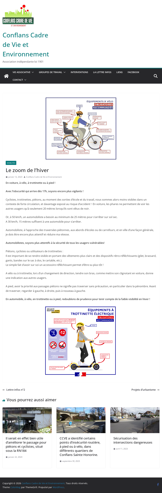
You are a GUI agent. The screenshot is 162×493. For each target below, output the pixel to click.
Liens (119, 72)
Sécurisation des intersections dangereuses (132, 440)
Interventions (79, 72)
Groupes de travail (50, 72)
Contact (18, 79)
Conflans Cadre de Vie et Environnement (26, 44)
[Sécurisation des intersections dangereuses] (134, 409)
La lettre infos (102, 72)
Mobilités (11, 163)
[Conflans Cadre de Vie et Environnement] (6, 76)
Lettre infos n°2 (15, 389)
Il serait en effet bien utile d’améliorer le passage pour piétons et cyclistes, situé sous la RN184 (26, 444)
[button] (32, 72)
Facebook (133, 72)
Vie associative (21, 72)
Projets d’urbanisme (143, 389)
